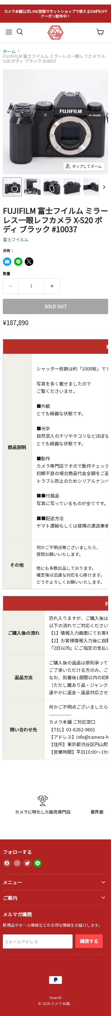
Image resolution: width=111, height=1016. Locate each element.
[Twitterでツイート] (29, 261)
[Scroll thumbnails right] (103, 187)
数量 (6, 273)
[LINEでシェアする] (18, 261)
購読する (89, 941)
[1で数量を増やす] (52, 286)
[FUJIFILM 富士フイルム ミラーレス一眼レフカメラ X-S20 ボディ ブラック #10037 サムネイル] (12, 187)
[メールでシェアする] (7, 261)
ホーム (9, 51)
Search (55, 997)
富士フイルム (15, 239)
